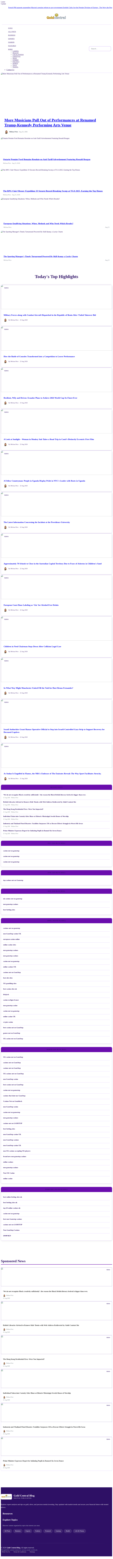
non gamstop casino (10, 1005)
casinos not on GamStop (12, 972)
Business (18, 1531)
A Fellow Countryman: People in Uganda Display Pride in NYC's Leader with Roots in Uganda (44, 481)
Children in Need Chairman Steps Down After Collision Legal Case (32, 646)
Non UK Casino (9, 1173)
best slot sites (8, 978)
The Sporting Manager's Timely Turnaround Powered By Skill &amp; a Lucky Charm (41, 256)
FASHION (11, 42)
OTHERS (15, 60)
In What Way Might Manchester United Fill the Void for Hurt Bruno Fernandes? (38, 688)
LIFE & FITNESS (18, 54)
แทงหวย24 (7, 1236)
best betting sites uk (10, 1202)
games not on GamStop (11, 1033)
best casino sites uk (10, 989)
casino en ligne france (11, 1000)
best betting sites (9, 910)
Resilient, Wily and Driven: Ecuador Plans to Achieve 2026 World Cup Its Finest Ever (40, 398)
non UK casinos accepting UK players (16, 1151)
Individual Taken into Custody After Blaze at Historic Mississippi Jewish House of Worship (36, 816)
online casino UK (9, 1016)
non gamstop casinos (10, 904)
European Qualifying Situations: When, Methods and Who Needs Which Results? (38, 223)
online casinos (8, 1162)
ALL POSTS (12, 31)
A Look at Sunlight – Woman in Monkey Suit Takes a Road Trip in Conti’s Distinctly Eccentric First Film (49, 439)
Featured (48, 1531)
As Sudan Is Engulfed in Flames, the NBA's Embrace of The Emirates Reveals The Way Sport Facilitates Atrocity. (52, 773)
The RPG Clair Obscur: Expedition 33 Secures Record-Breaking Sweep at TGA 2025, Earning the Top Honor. (53, 191)
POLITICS (16, 62)
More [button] (10, 49)
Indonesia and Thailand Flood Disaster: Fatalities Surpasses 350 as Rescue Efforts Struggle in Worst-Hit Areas (43, 823)
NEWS (15, 58)
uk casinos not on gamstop (12, 899)
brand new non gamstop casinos (14, 1156)
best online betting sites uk (12, 1197)
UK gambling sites (9, 983)
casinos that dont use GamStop (14, 1096)
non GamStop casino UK (12, 934)
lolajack (6, 994)
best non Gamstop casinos (12, 1219)
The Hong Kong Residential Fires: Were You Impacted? (23, 809)
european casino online (11, 939)
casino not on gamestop (11, 1090)
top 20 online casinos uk (11, 1208)
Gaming (58, 1531)
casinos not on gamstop (11, 928)
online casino (7, 1178)
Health (68, 1531)
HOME (10, 28)
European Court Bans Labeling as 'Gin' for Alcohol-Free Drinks (31, 605)
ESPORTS (11, 39)
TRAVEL (15, 67)
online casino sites (9, 945)
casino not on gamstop (11, 851)
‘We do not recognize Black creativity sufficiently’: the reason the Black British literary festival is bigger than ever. (44, 795)
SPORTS (15, 63)
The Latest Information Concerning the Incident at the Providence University (37, 522)
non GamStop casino (10, 1079)
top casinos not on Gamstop (13, 880)
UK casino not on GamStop (13, 1039)
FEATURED (12, 46)
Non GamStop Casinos (11, 1230)
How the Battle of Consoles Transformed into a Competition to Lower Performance (39, 356)
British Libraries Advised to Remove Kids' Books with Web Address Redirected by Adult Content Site (39, 802)
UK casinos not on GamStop (13, 1074)
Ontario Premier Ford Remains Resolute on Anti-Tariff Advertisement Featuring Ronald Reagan (46, 159)
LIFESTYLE (17, 56)
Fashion (37, 1531)
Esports (28, 1531)
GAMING (16, 51)
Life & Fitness (79, 1531)
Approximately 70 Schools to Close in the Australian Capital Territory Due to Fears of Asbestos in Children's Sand (53, 564)
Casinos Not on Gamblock (12, 1101)
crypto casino (8, 1022)
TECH (15, 65)
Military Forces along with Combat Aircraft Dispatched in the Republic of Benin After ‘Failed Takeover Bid (50, 315)
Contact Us (10, 70)
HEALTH (15, 53)
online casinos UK (9, 967)
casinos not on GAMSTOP (12, 1123)
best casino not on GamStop (13, 1027)
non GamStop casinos (11, 1140)
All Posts (7, 1531)
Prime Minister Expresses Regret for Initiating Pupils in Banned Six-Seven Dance (32, 831)
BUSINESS (11, 35)
